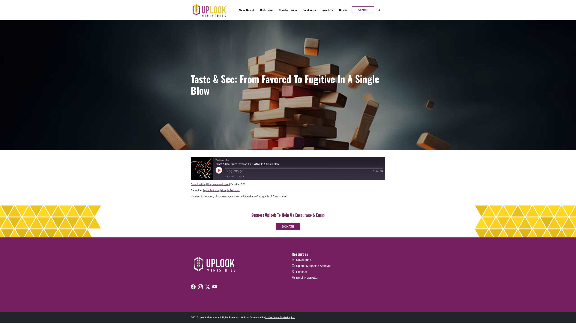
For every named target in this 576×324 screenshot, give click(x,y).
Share (241, 176)
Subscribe (230, 176)
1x (236, 172)
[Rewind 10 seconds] (230, 171)
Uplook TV (327, 10)
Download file (198, 184)
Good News (309, 10)
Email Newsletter (307, 277)
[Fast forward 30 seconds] (241, 171)
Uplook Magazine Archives (313, 265)
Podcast (301, 271)
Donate (343, 10)
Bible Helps (266, 10)
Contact (362, 10)
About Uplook (246, 10)
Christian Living (288, 10)
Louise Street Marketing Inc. (280, 317)
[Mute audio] (226, 171)
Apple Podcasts (211, 190)
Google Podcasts (230, 190)
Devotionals (304, 259)
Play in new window (218, 184)
